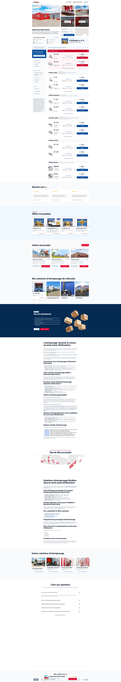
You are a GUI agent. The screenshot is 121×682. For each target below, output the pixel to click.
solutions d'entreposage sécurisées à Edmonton (69, 354)
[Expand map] (87, 29)
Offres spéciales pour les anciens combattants (52, 514)
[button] (46, 16)
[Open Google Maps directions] (87, 34)
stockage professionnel (48, 389)
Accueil (33, 4)
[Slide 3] (74, 43)
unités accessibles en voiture (53, 418)
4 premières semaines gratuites (50, 513)
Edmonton (41, 4)
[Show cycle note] (87, 47)
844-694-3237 (86, 2)
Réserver (82, 57)
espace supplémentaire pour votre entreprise (57, 406)
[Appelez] (62, 35)
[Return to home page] (36, 2)
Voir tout (56, 37)
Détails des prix (82, 56)
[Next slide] (87, 40)
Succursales (37, 4)
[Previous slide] (61, 40)
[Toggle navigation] (33, 2)
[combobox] (66, 2)
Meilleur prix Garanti (68, 56)
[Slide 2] (73, 43)
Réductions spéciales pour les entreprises (51, 516)
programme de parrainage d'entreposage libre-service (65, 523)
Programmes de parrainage (49, 517)
